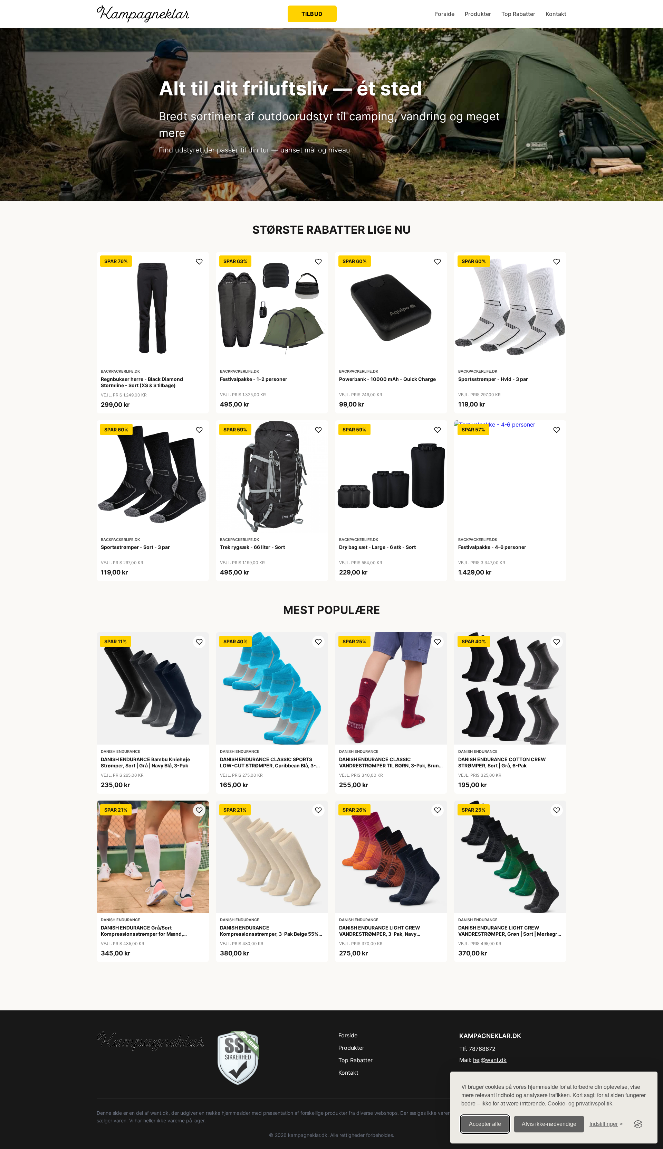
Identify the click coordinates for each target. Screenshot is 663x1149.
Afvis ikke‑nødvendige (549, 1124)
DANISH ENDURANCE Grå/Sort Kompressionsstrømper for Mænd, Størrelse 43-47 (142, 934)
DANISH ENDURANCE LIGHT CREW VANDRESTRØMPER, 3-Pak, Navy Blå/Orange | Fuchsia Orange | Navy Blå (385, 934)
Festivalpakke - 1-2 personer (253, 379)
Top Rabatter (518, 13)
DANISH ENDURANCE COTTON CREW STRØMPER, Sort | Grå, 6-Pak (502, 762)
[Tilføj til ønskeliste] (199, 261)
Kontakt (556, 13)
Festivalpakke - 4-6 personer (492, 547)
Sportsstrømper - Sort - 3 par (135, 547)
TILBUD (312, 13)
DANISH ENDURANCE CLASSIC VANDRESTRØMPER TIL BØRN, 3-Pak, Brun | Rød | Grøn (390, 765)
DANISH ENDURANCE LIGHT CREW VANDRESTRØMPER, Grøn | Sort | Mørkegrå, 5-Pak (509, 934)
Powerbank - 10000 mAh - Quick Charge (387, 379)
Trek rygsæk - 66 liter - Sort (252, 547)
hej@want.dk (490, 1059)
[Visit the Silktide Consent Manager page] (638, 1124)
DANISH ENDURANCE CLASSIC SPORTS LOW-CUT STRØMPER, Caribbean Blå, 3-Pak (268, 765)
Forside (444, 13)
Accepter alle (485, 1124)
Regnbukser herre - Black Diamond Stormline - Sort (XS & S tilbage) (142, 382)
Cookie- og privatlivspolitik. (581, 1103)
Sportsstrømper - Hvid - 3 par (493, 379)
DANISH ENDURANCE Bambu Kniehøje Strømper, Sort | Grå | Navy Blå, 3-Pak (145, 762)
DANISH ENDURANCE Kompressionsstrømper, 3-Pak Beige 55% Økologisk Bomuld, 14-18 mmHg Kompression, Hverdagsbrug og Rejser (269, 937)
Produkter (478, 13)
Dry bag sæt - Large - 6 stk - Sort (377, 547)
